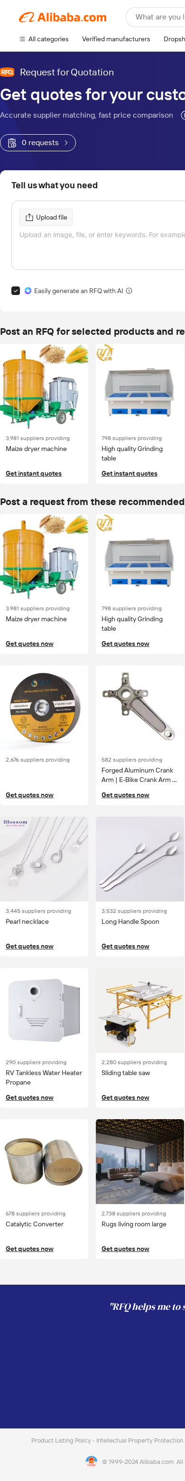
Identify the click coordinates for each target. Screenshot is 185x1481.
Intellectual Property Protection (140, 1440)
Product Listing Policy (61, 1440)
